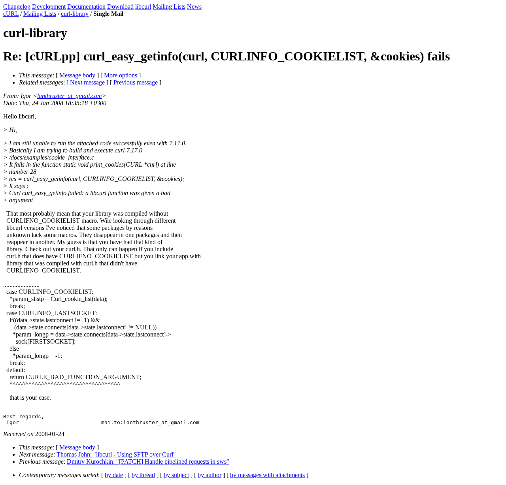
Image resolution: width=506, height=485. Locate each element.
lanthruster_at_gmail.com (69, 95)
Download (120, 6)
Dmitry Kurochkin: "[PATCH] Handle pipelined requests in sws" (148, 461)
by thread (143, 475)
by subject (176, 475)
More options (120, 75)
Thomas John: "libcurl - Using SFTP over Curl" (116, 454)
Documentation (86, 6)
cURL (11, 13)
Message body (77, 75)
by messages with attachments (267, 475)
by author (209, 475)
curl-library (75, 13)
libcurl (143, 6)
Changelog (16, 6)
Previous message (135, 82)
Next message (87, 82)
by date (114, 475)
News (194, 6)
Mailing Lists (169, 6)
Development (49, 6)
